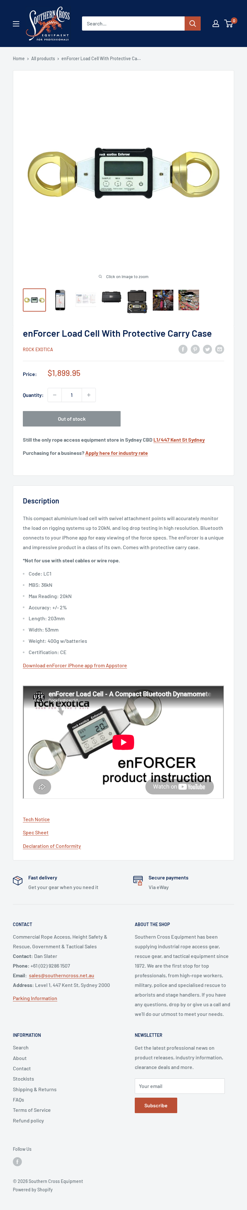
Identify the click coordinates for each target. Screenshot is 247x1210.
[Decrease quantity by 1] (54, 395)
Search (21, 1047)
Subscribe (156, 1105)
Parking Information (35, 998)
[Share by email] (219, 349)
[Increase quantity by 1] (89, 395)
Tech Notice (36, 819)
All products (43, 58)
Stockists (23, 1078)
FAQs (18, 1099)
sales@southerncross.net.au (61, 975)
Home (19, 58)
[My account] (216, 23)
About (20, 1058)
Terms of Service (32, 1110)
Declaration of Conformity (52, 846)
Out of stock (72, 419)
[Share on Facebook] (183, 349)
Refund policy (28, 1120)
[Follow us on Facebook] (17, 1161)
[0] (229, 23)
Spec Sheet (36, 832)
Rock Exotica (38, 349)
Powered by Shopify (33, 1189)
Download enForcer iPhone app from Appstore (75, 665)
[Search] (193, 23)
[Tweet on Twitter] (207, 349)
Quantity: (33, 395)
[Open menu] (16, 23)
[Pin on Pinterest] (195, 349)
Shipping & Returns (35, 1089)
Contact (22, 1068)
